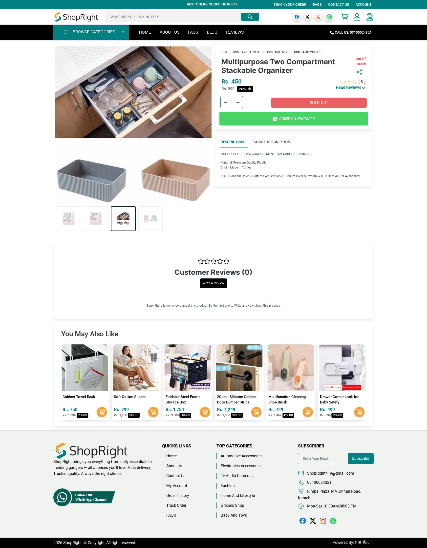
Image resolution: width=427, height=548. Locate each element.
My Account (176, 485)
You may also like (89, 334)
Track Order (176, 505)
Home (145, 32)
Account (364, 4)
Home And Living (277, 52)
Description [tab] (232, 142)
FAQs (317, 4)
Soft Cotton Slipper (78, 397)
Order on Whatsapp (296, 119)
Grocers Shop (232, 505)
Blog (212, 32)
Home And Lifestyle (247, 52)
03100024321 (319, 482)
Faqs (193, 32)
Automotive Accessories (241, 456)
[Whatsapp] (329, 17)
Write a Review (213, 283)
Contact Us (338, 4)
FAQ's (171, 515)
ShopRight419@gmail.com (330, 473)
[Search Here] (250, 17)
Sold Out (319, 102)
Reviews (235, 32)
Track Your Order (290, 4)
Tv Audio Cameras (237, 475)
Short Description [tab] (272, 142)
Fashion (228, 485)
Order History (177, 495)
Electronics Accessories (241, 466)
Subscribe (360, 458)
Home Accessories (307, 52)
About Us (169, 32)
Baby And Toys (234, 515)
